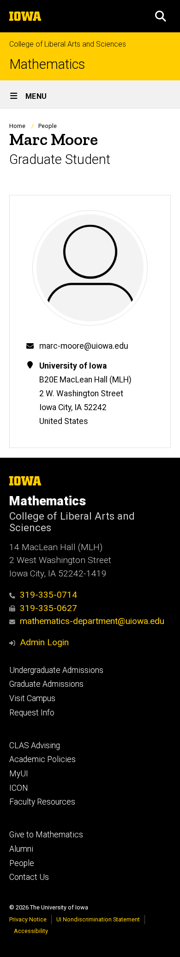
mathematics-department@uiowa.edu (92, 621)
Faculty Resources (42, 801)
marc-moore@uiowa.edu (83, 346)
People (47, 125)
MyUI (18, 773)
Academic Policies (42, 759)
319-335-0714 (48, 594)
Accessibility (31, 930)
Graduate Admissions (46, 684)
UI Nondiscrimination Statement (98, 919)
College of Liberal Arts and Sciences (67, 44)
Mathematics (47, 64)
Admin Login (44, 642)
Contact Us (29, 877)
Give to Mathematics (46, 834)
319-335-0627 (48, 608)
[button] (160, 16)
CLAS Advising (34, 745)
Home (17, 125)
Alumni (21, 849)
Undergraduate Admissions (56, 670)
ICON (18, 788)
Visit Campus (32, 698)
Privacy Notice (28, 919)
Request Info (31, 712)
